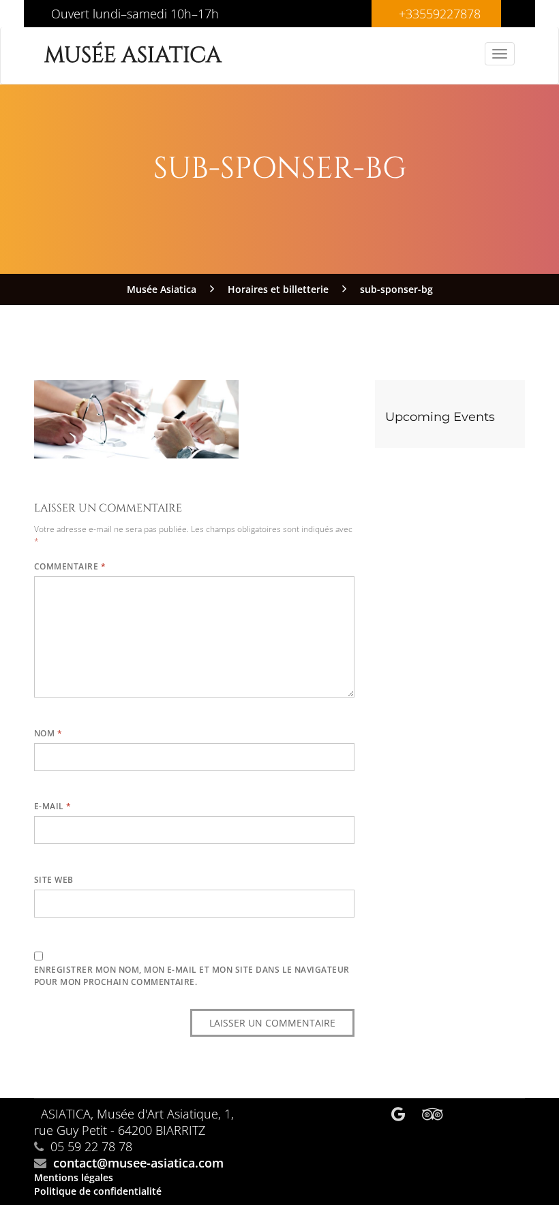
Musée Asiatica (133, 55)
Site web (54, 880)
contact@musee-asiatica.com (138, 1163)
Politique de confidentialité (98, 1191)
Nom (48, 733)
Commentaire (70, 566)
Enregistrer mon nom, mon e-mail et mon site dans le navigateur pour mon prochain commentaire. (192, 976)
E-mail (53, 806)
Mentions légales (73, 1177)
